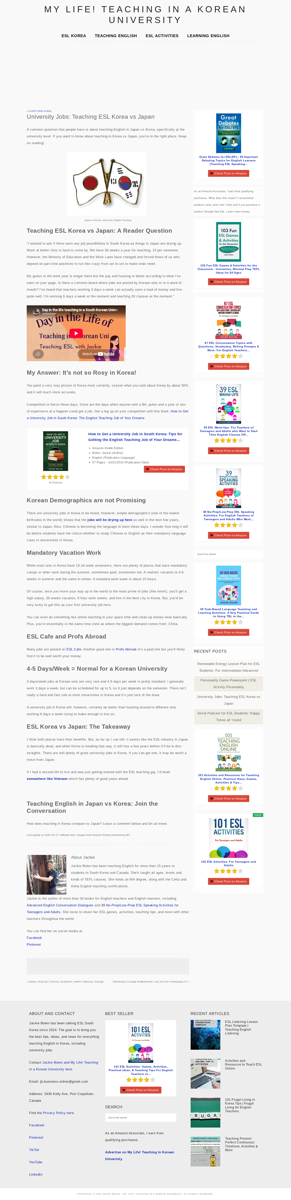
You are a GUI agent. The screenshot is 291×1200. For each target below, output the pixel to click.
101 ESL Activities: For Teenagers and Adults (228, 863)
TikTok (34, 1150)
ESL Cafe (74, 649)
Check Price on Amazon (166, 469)
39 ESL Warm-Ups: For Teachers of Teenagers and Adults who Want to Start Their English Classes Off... (229, 431)
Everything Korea (40, 111)
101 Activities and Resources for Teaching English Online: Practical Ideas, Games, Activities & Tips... (228, 779)
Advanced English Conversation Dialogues (60, 905)
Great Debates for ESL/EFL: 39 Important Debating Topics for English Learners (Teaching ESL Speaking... (228, 160)
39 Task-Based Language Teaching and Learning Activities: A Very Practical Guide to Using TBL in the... (228, 613)
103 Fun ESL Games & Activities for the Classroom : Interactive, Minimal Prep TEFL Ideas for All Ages (229, 269)
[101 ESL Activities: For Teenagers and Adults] (228, 838)
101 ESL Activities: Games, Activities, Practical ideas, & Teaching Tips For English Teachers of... (141, 1070)
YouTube (35, 1162)
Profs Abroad (126, 649)
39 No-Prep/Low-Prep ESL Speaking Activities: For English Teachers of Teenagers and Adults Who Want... (228, 515)
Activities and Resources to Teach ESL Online (243, 1064)
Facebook (34, 938)
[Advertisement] (145, 75)
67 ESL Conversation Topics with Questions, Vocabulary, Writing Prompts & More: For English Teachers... (228, 346)
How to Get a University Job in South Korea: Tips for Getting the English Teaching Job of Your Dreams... (135, 437)
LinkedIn (35, 1174)
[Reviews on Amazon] (55, 477)
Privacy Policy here (58, 1113)
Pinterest (34, 944)
